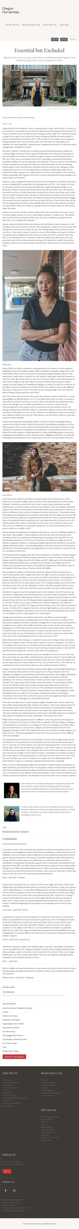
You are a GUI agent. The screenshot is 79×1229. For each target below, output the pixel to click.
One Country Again (10, 1043)
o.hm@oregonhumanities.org (13, 1210)
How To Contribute (47, 1095)
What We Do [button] (12, 24)
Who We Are (48, 1110)
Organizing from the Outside (13, 1023)
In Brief (5, 1012)
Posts (5, 1047)
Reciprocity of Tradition (11, 1019)
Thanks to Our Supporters (50, 1137)
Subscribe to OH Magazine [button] (14, 1056)
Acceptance (9, 991)
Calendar (64, 24)
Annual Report (46, 1140)
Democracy (15, 831)
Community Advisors (48, 1130)
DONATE (64, 39)
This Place (44, 1088)
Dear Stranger (7, 1085)
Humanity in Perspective (10, 1088)
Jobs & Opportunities (48, 1132)
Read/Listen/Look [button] (31, 24)
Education (25, 831)
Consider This (7, 1080)
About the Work (46, 1119)
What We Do (10, 1073)
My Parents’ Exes (9, 1031)
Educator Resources (48, 1090)
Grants (4, 1090)
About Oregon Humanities (50, 1117)
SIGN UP (55, 39)
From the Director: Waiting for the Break (17, 1008)
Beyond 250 (6, 1101)
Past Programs (7, 1106)
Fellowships (6, 1093)
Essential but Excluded (11, 1027)
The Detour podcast (48, 1085)
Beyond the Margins (48, 1083)
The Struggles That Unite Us (13, 1035)
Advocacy (44, 1122)
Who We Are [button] (49, 24)
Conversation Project (9, 1083)
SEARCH (73, 39)
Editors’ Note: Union (10, 1016)
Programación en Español (11, 1103)
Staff (42, 1125)
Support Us (45, 1135)
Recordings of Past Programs (51, 1093)
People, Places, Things (11, 1051)
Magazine (44, 1080)
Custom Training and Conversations (14, 1098)
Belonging (6, 831)
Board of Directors (47, 1127)
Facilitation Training (8, 1095)
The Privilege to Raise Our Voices (15, 1039)
